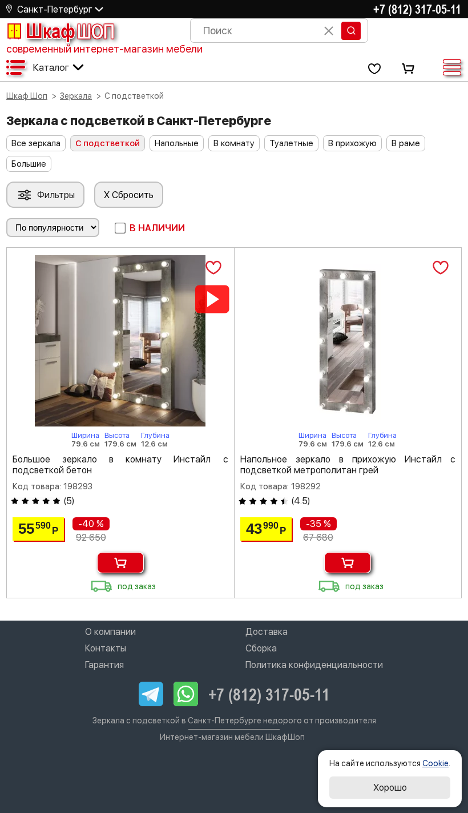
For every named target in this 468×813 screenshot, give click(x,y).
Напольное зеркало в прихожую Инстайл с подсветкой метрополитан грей (348, 465)
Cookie (435, 763)
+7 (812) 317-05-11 (417, 9)
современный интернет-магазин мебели (104, 49)
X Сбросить (129, 195)
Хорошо (390, 787)
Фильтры (56, 195)
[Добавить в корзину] (120, 563)
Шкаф (70, 31)
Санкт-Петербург (54, 9)
